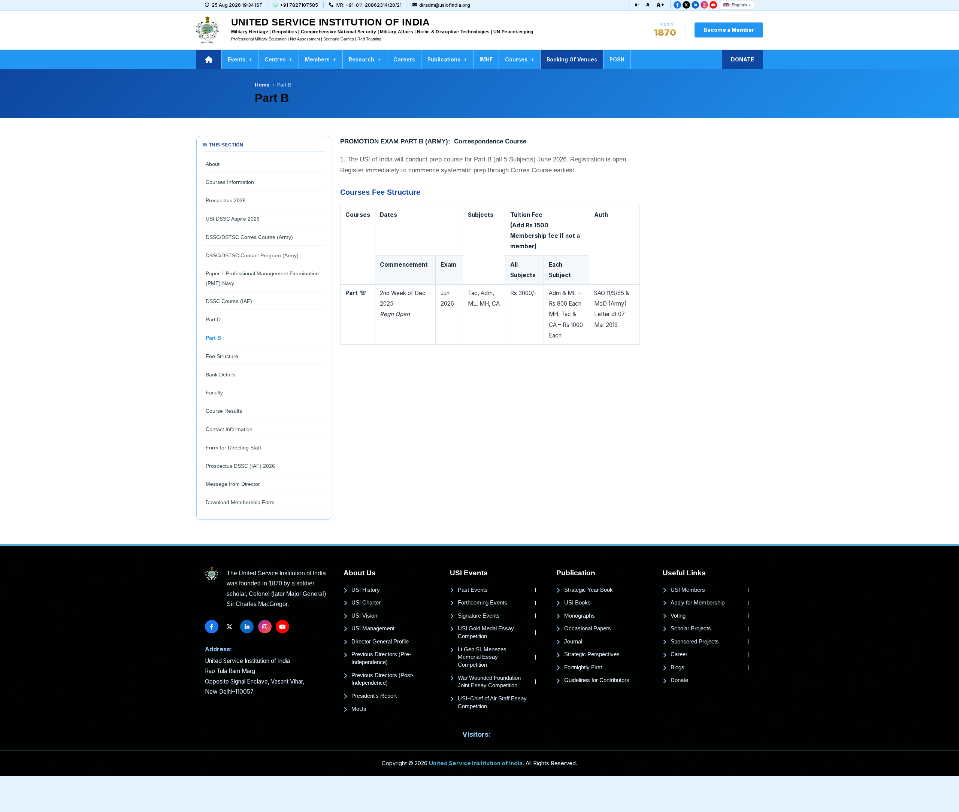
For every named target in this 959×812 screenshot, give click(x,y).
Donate (679, 680)
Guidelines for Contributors (596, 680)
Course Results (224, 411)
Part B (213, 338)
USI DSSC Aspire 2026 (233, 219)
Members (320, 59)
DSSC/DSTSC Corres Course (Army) (249, 237)
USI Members (688, 590)
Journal (573, 642)
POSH (616, 59)
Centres (278, 59)
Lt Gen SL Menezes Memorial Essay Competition (482, 657)
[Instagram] (704, 5)
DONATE (742, 59)
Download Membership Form (240, 502)
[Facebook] (677, 5)
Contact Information (229, 429)
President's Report (374, 696)
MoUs (358, 709)
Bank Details (220, 375)
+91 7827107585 (299, 5)
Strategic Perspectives (592, 654)
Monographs (579, 616)
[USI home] (211, 575)
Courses (519, 59)
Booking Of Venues (572, 59)
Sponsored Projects (695, 642)
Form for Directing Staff (233, 448)
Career (679, 654)
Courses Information (230, 182)
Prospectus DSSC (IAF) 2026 (240, 466)
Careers (404, 59)
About (213, 164)
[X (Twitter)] (686, 5)
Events (240, 59)
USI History (365, 590)
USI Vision (364, 616)
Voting (678, 616)
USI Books (577, 603)
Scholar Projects (691, 628)
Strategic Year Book (588, 590)
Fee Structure (222, 356)
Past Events (473, 590)
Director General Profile (380, 642)
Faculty (214, 393)
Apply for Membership (697, 603)
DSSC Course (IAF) (229, 301)
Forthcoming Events (482, 603)
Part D (213, 319)
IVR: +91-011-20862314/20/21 (369, 5)
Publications (447, 59)
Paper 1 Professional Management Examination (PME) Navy (262, 278)
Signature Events (479, 616)
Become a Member (729, 30)
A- (637, 5)
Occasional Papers (587, 628)
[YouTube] (713, 5)
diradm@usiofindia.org (444, 5)
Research (365, 59)
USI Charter (366, 603)
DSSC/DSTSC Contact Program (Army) (252, 255)
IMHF (486, 59)
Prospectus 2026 (226, 200)
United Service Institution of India (476, 763)
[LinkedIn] (695, 5)
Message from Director (233, 484)
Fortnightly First (583, 667)
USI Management (372, 628)
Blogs (677, 667)
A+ (660, 4)
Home (262, 85)
